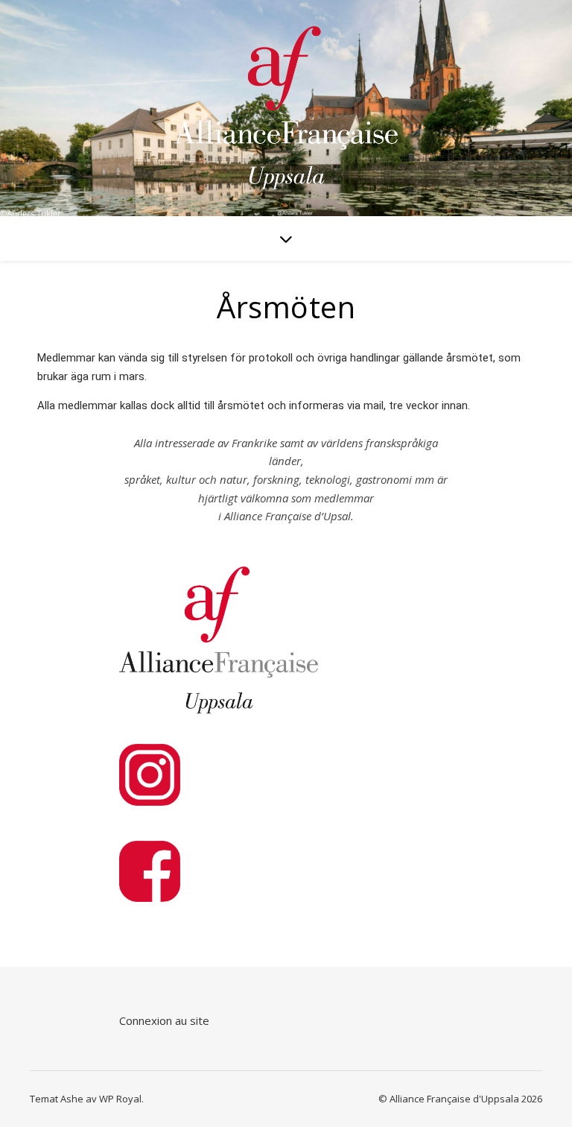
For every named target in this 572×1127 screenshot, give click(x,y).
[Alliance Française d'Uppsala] (286, 108)
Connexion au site (164, 1020)
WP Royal (120, 1098)
